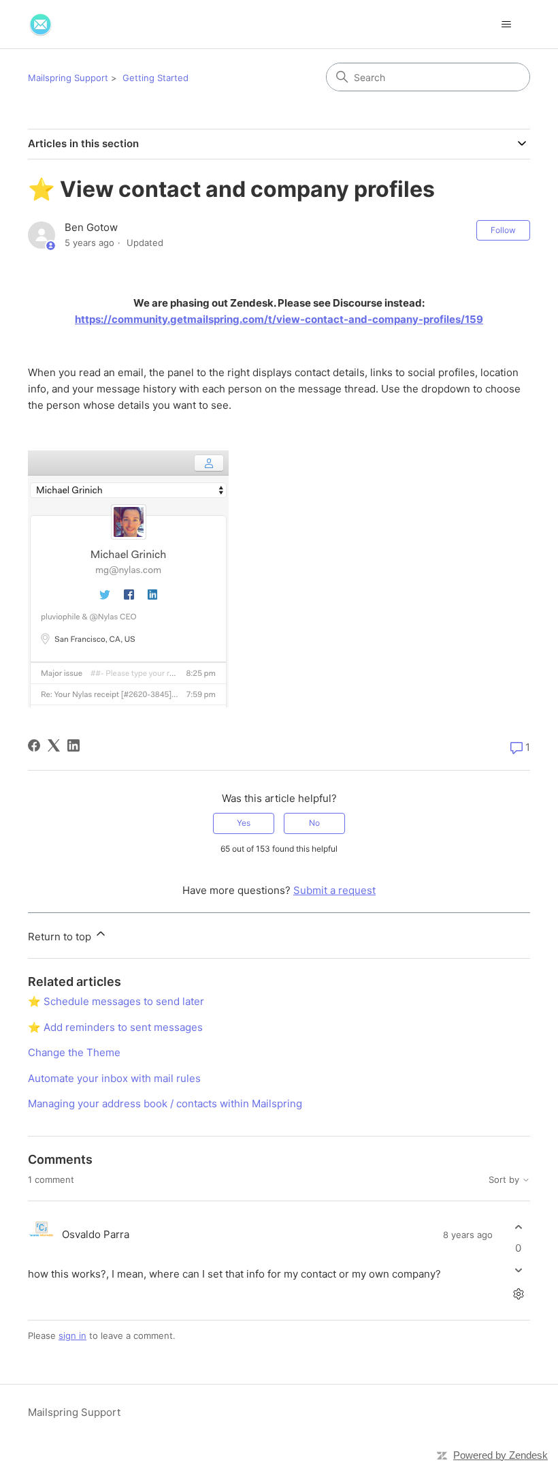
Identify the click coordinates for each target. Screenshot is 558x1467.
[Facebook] (34, 745)
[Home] (40, 24)
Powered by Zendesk (500, 1455)
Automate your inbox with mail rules (114, 1078)
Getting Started (155, 77)
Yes (243, 823)
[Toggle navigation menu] (506, 24)
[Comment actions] (518, 1294)
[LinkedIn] (73, 745)
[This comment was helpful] (518, 1227)
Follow (503, 230)
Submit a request (334, 890)
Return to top (61, 936)
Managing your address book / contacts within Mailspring (165, 1103)
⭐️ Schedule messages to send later (116, 1001)
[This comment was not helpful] (518, 1270)
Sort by (505, 1180)
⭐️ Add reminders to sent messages (115, 1027)
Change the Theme (74, 1052)
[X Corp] (54, 745)
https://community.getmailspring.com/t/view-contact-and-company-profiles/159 (279, 319)
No (314, 823)
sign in (72, 1335)
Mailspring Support (68, 77)
